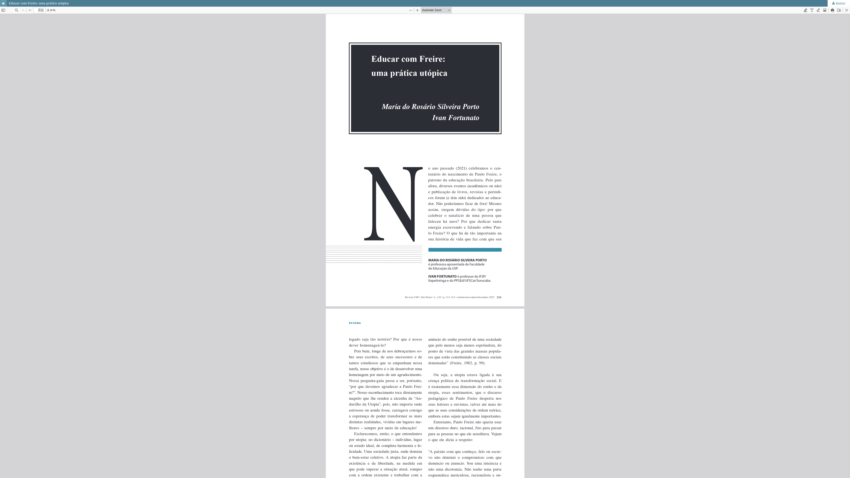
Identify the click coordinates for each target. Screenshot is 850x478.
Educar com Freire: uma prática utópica (39, 3)
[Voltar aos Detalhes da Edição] (3, 3)
